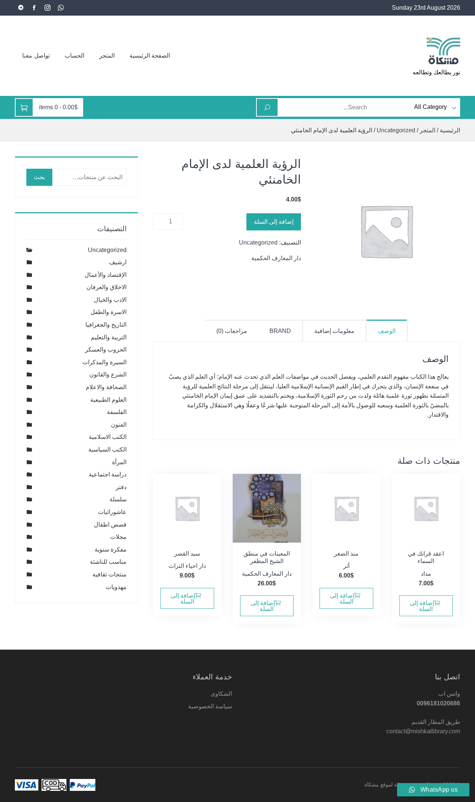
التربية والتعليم (109, 337)
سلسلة (118, 499)
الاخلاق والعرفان (106, 287)
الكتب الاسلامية (108, 437)
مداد (426, 573)
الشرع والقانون (108, 374)
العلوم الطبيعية (108, 400)
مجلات (118, 537)
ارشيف (118, 262)
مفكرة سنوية (111, 549)
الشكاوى (221, 694)
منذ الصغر (346, 553)
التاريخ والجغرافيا (106, 324)
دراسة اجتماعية (108, 474)
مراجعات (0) (231, 331)
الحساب (74, 55)
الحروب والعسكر (106, 349)
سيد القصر (187, 553)
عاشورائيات (112, 512)
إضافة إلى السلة (274, 222)
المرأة (119, 462)
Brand (280, 331)
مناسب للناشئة (108, 562)
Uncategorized (396, 130)
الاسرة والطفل (109, 312)
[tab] (387, 331)
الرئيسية (450, 130)
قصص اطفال (110, 524)
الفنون (119, 424)
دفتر (121, 487)
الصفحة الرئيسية (150, 55)
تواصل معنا (36, 55)
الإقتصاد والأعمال (106, 275)
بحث (39, 177)
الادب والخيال (110, 300)
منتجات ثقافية (109, 574)
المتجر (107, 55)
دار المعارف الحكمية (276, 258)
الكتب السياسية (107, 449)
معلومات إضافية (334, 331)
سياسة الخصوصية (210, 706)
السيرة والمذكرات (104, 362)
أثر (346, 566)
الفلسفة (117, 412)
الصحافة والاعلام (106, 387)
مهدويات (116, 587)
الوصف (387, 331)
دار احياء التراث (187, 566)
